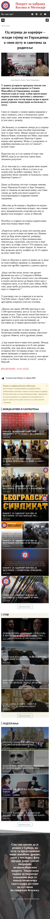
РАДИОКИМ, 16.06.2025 (14, 368)
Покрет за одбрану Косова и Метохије (31, 5)
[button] (3, 20)
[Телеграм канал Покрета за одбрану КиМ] (2, 378)
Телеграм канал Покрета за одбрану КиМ (20, 378)
